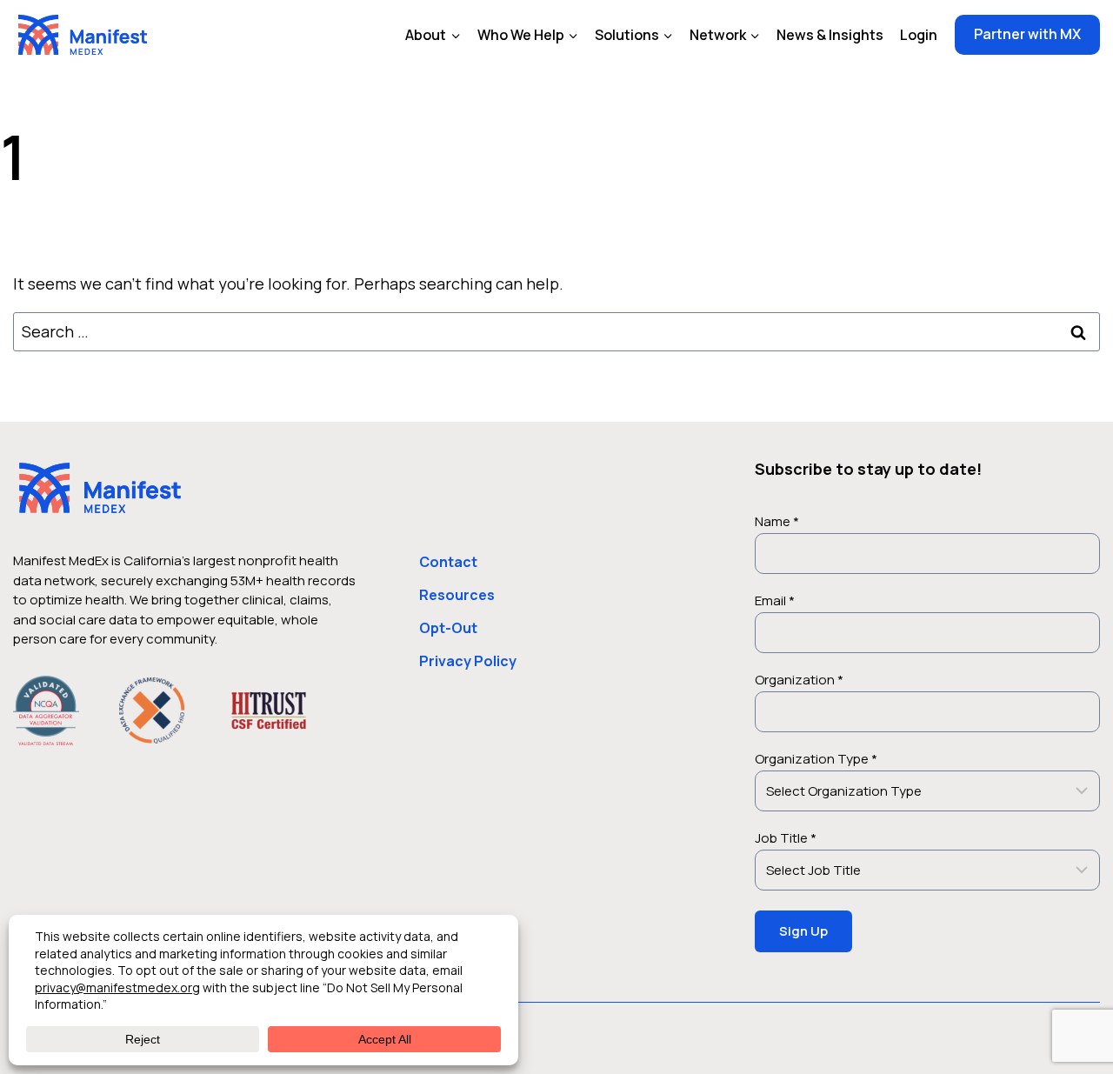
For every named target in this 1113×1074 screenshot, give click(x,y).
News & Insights (829, 34)
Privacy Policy (468, 660)
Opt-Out (448, 627)
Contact (448, 561)
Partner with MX (1027, 33)
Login (918, 34)
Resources (457, 594)
